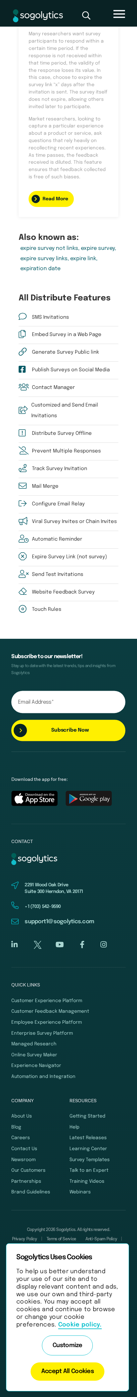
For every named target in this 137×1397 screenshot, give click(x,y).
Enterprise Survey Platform (42, 1033)
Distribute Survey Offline (62, 433)
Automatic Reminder (57, 539)
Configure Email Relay (58, 504)
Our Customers (28, 1170)
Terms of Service (61, 1239)
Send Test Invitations (57, 574)
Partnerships (26, 1181)
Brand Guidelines (30, 1192)
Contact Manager (53, 387)
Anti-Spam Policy (101, 1239)
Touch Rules (46, 609)
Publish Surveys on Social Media (71, 370)
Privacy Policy (24, 1239)
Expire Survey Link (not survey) (69, 557)
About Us (21, 1116)
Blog (16, 1127)
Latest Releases (88, 1137)
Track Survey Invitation (59, 468)
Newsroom (23, 1159)
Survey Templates (89, 1159)
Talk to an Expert (88, 1170)
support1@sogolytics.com (59, 922)
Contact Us (24, 1148)
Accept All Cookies (67, 1371)
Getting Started (87, 1116)
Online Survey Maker (34, 1055)
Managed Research (34, 1044)
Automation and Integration (43, 1076)
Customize (67, 1345)
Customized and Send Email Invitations (64, 411)
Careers (20, 1137)
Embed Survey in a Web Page (66, 334)
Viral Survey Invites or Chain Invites (74, 521)
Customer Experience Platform (46, 1000)
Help (74, 1127)
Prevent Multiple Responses (66, 451)
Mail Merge (45, 486)
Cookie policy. (80, 1325)
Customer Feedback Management (50, 1011)
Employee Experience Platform (46, 1022)
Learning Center (88, 1148)
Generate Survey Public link (65, 352)
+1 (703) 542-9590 (43, 906)
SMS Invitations (50, 317)
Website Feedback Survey (63, 592)
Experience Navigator (36, 1065)
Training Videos (86, 1181)
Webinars (80, 1192)
